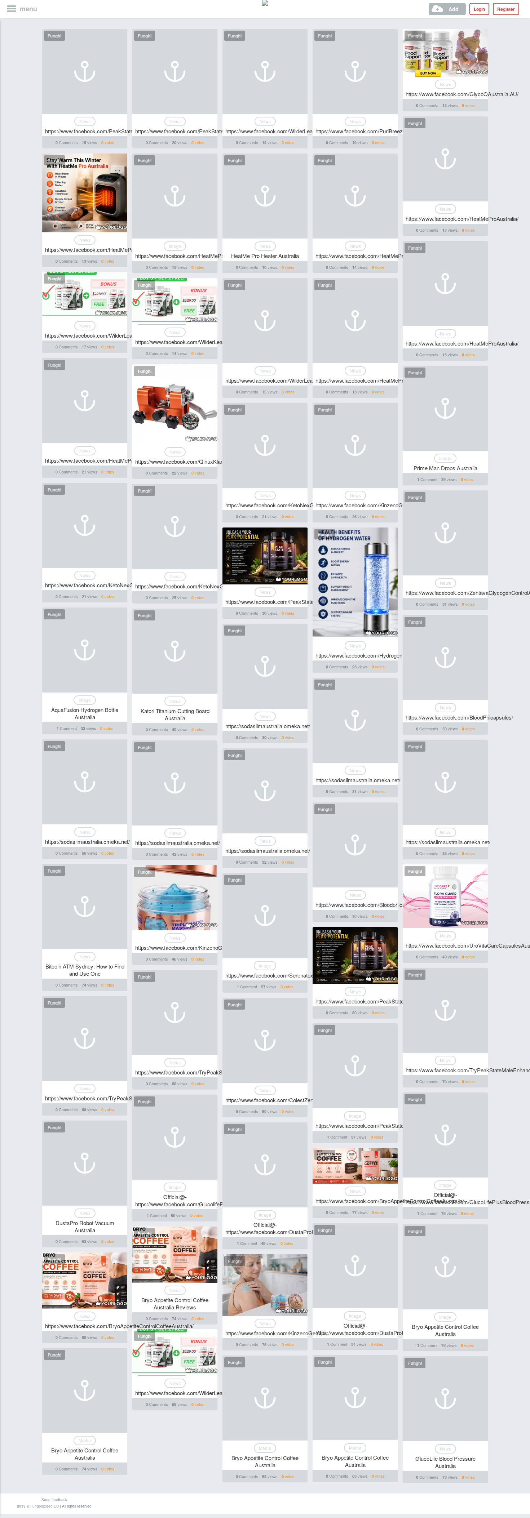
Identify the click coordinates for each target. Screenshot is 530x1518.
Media (85, 1440)
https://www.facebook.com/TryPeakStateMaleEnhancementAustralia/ (216, 1072)
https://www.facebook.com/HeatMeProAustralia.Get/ (106, 249)
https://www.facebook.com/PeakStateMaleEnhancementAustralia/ (392, 1125)
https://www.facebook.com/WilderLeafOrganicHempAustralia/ (297, 131)
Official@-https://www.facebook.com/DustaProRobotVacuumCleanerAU (298, 1228)
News (84, 121)
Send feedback (54, 1499)
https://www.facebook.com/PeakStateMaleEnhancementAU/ (115, 131)
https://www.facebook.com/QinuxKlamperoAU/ (189, 461)
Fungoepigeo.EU (44, 1506)
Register (506, 9)
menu (28, 8)
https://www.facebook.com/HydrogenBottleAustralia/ (376, 655)
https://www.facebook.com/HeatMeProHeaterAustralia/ (199, 255)
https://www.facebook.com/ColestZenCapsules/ (281, 1100)
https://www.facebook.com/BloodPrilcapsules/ (459, 717)
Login (479, 9)
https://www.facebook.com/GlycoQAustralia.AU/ (462, 94)
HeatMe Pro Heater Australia (265, 255)
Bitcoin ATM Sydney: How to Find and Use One (84, 969)
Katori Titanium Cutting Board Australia (175, 714)
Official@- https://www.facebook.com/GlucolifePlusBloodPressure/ (200, 1200)
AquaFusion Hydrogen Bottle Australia (84, 713)
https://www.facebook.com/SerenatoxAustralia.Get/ (285, 975)
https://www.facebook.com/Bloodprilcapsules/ (368, 904)
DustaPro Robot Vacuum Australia (85, 1226)
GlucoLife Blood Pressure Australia (445, 1462)
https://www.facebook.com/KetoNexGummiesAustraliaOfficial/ (298, 505)
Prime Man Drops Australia (445, 468)
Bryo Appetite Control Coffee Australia (445, 1330)
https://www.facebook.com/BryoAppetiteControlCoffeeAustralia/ (389, 1201)
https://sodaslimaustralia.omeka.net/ (267, 726)
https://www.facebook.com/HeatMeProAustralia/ (462, 218)
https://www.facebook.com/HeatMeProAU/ (365, 380)
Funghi (54, 35)
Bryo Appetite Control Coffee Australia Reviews (174, 1303)
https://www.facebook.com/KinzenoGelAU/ (365, 505)
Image (175, 246)
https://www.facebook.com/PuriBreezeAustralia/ (371, 131)
